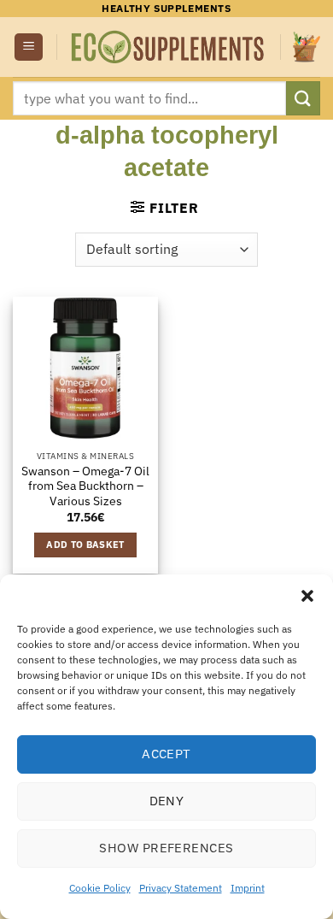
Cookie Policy (100, 887)
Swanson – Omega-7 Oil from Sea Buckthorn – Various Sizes (85, 486)
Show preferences (166, 847)
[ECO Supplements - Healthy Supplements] (168, 47)
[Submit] (303, 98)
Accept (166, 753)
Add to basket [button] (85, 545)
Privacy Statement (180, 887)
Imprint (248, 887)
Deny (166, 800)
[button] (307, 595)
